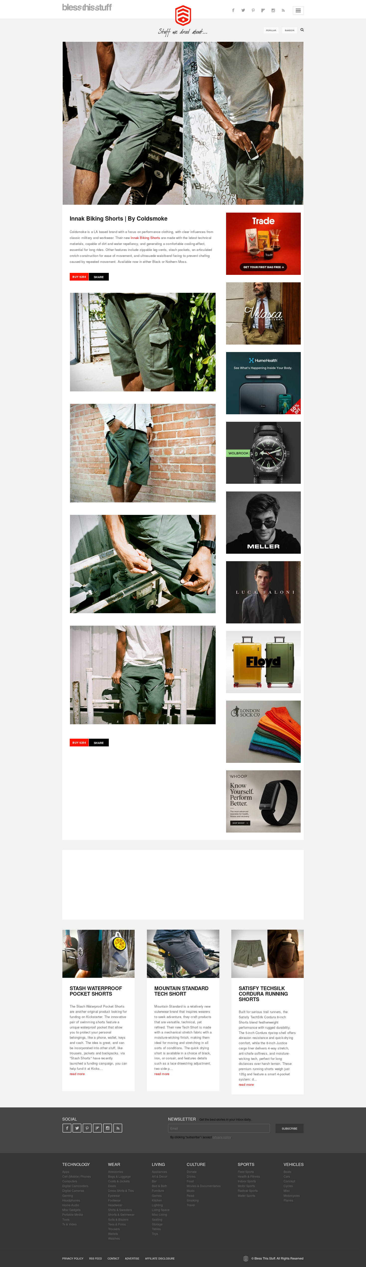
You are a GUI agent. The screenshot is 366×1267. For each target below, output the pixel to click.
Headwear (115, 1205)
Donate (192, 1171)
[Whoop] (263, 801)
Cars (287, 1176)
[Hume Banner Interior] (263, 383)
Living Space (161, 1209)
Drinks (191, 1176)
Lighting (157, 1205)
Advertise (132, 1258)
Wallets (113, 1233)
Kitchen (157, 1200)
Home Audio (70, 1205)
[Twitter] (243, 10)
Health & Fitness (249, 1176)
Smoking (193, 1200)
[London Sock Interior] (263, 732)
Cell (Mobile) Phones (76, 1176)
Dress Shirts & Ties (121, 1190)
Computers (69, 1181)
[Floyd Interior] (263, 662)
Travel (191, 1205)
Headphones (71, 1200)
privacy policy (222, 1137)
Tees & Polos (117, 1224)
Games (157, 1195)
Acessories (115, 1171)
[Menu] (298, 10)
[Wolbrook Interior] (263, 453)
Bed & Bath (159, 1186)
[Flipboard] (263, 10)
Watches (114, 1238)
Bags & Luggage (119, 1176)
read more (77, 1073)
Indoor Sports (247, 1181)
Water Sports (246, 1195)
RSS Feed (95, 1258)
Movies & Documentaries (204, 1186)
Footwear (114, 1200)
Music (191, 1190)
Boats (287, 1171)
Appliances (159, 1171)
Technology (76, 1164)
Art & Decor (159, 1176)
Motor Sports (246, 1186)
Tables (156, 1229)
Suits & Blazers (118, 1219)
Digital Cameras (73, 1190)
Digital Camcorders (75, 1186)
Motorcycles (292, 1195)
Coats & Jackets (119, 1181)
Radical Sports (248, 1190)
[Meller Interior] (263, 522)
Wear (114, 1164)
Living (158, 1164)
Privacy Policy (72, 1258)
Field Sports (246, 1171)
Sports (246, 1164)
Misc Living (159, 1214)
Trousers (114, 1229)
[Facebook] (233, 10)
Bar (154, 1181)
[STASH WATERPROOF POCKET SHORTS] (98, 954)
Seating (157, 1219)
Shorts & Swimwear (121, 1214)
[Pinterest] (253, 10)
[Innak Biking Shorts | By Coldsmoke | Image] (183, 123)
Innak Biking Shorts (145, 237)
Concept (289, 1181)
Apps (65, 1171)
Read (190, 1195)
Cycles (288, 1186)
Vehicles (294, 1164)
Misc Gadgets (71, 1209)
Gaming (67, 1195)
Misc (287, 1190)
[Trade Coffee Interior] (263, 244)
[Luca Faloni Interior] (263, 592)
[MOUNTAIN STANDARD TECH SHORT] (183, 954)
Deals (112, 1186)
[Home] (183, 14)
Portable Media (72, 1214)
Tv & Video (69, 1224)
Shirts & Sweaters (120, 1209)
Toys (155, 1233)
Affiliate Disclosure (160, 1258)
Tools (65, 1219)
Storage (157, 1224)
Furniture (158, 1190)
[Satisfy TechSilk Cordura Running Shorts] (267, 954)
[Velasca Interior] (263, 313)
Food (190, 1181)
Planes (288, 1200)
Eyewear (114, 1195)
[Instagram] (273, 10)
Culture (196, 1164)
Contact (113, 1258)
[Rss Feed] (283, 10)
